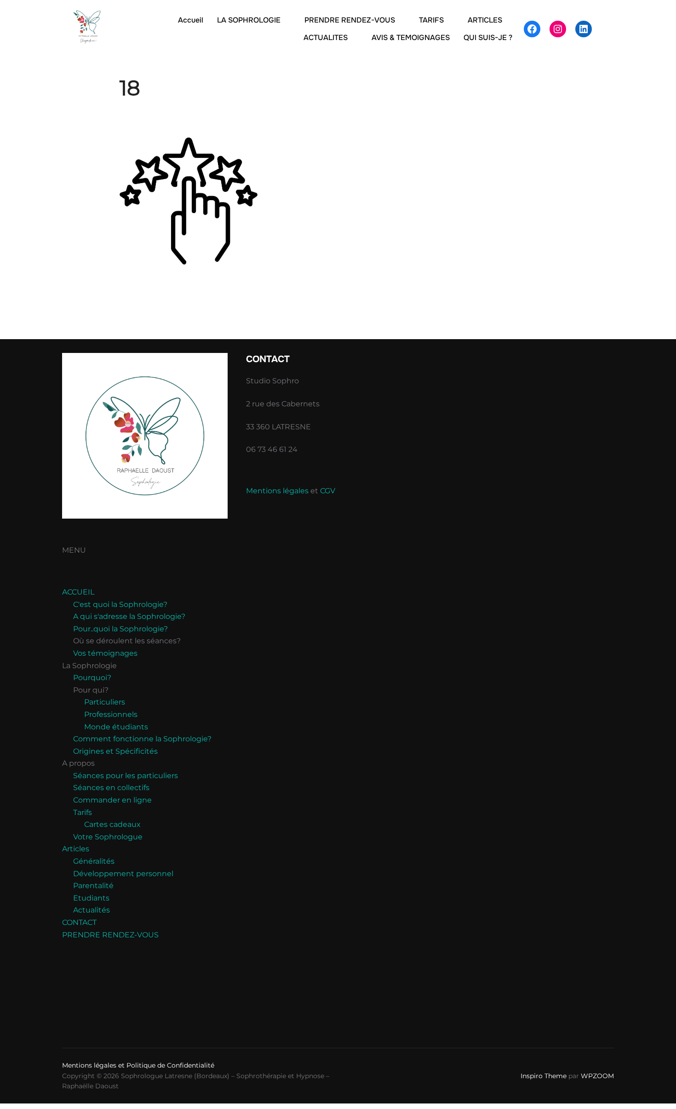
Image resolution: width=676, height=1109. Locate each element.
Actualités (91, 910)
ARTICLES (485, 20)
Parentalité (93, 885)
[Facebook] (532, 29)
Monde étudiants (116, 726)
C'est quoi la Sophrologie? (120, 604)
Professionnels (110, 714)
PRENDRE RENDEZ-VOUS (349, 20)
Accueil (190, 20)
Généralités (94, 861)
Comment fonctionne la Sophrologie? (142, 738)
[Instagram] (558, 29)
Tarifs (82, 812)
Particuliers (104, 702)
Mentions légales (277, 490)
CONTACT (79, 922)
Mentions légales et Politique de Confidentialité (138, 1065)
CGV (327, 490)
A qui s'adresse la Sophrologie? (129, 616)
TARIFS (431, 20)
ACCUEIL (78, 592)
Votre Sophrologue (108, 836)
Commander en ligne (112, 800)
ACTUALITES (326, 37)
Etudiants (91, 898)
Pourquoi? (92, 677)
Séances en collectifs (111, 787)
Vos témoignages (105, 653)
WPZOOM (597, 1076)
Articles (75, 848)
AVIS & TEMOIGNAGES (411, 37)
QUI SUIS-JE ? (488, 37)
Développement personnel (123, 873)
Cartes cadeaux (112, 824)
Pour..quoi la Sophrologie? (120, 628)
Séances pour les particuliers (125, 775)
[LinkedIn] (583, 29)
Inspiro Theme (544, 1076)
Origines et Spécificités (115, 751)
